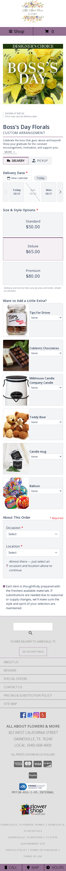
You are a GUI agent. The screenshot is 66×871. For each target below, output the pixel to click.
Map (34, 867)
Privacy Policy (16, 850)
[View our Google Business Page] (30, 717)
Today (40, 178)
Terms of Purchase (44, 850)
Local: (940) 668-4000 (33, 745)
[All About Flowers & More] (33, 21)
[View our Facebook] (23, 717)
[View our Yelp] (43, 717)
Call (12, 867)
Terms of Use (33, 856)
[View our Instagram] (36, 717)
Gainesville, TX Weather (25, 837)
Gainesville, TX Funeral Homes (23, 824)
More (8, 152)
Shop (19, 31)
